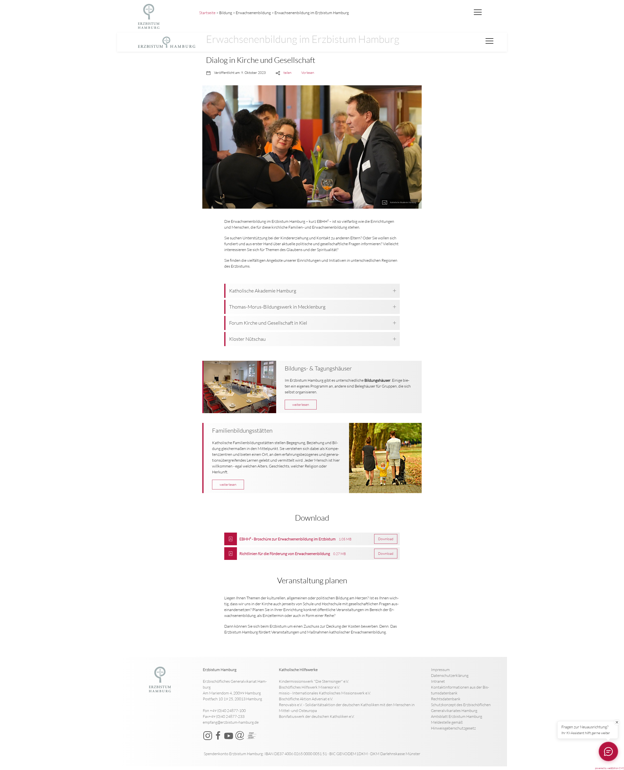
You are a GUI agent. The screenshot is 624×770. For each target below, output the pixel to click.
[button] (478, 12)
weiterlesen (300, 404)
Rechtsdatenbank (445, 698)
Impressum (440, 669)
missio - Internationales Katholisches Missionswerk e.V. (325, 693)
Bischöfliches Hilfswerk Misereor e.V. (309, 687)
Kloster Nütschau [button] (247, 339)
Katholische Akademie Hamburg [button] (262, 291)
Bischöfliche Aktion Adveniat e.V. (306, 698)
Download (385, 539)
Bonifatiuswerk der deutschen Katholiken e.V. (316, 716)
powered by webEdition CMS (609, 768)
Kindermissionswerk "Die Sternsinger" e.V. (314, 681)
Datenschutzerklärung (449, 675)
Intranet (438, 681)
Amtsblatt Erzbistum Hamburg (456, 716)
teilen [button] (287, 72)
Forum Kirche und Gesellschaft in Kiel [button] (268, 323)
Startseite (207, 12)
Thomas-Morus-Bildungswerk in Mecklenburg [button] (277, 307)
